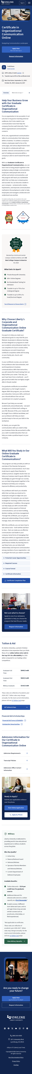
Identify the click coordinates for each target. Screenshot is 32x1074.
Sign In (22, 3)
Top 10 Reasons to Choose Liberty (14, 304)
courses (19, 73)
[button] (16, 49)
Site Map (16, 1065)
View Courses (11, 69)
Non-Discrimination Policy (16, 1057)
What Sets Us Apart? (17, 93)
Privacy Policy (16, 1061)
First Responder (21, 900)
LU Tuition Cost (16, 700)
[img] (13, 217)
